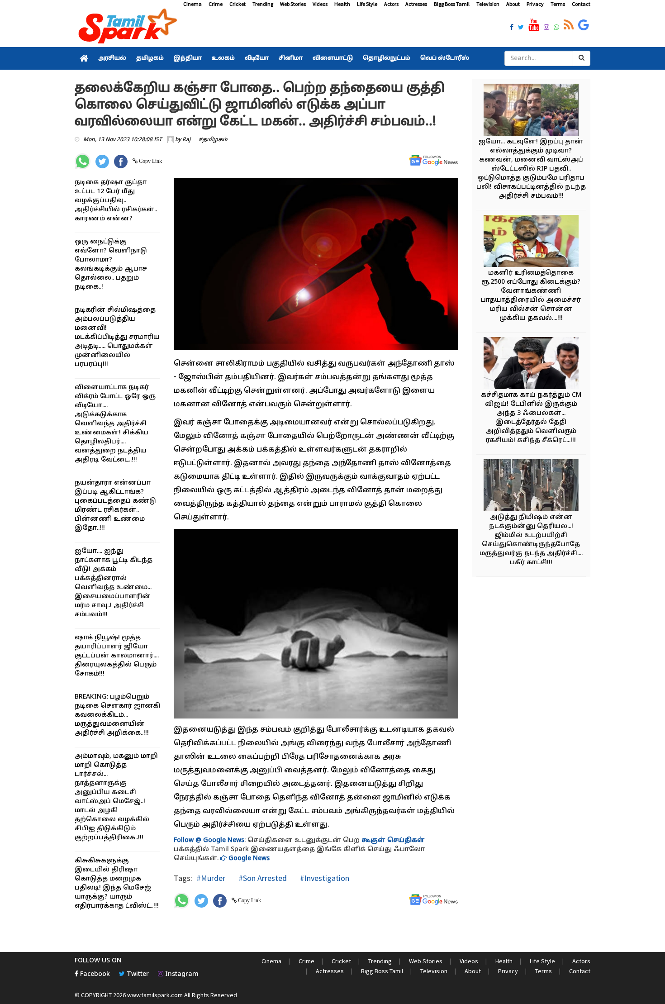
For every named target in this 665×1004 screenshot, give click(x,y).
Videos (320, 3)
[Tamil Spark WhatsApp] (556, 28)
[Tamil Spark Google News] (583, 25)
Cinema (192, 3)
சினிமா (291, 58)
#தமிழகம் (213, 140)
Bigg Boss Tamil (452, 3)
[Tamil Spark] (126, 28)
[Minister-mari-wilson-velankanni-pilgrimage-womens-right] (531, 242)
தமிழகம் (150, 58)
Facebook (94, 974)
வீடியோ (257, 58)
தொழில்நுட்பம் (386, 58)
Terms (558, 3)
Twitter (137, 974)
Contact (581, 3)
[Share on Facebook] (121, 161)
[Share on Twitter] (102, 161)
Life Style (367, 3)
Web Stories (293, 3)
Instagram (181, 974)
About (513, 3)
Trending (262, 3)
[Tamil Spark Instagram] (546, 28)
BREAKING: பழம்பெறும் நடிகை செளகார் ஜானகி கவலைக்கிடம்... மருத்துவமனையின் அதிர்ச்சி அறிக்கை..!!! (117, 715)
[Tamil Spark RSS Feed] (569, 25)
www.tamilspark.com (155, 995)
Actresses (416, 3)
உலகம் (223, 58)
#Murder (210, 878)
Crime (216, 3)
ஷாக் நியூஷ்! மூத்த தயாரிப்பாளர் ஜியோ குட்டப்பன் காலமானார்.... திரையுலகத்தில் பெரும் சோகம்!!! (117, 656)
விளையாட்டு (333, 58)
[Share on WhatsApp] (82, 161)
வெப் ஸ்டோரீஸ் (444, 58)
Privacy (535, 3)
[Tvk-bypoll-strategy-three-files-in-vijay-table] (531, 364)
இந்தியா (188, 58)
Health (342, 3)
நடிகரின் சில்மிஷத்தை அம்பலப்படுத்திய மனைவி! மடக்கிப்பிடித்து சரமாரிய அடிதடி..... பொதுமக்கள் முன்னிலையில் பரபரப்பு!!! (117, 337)
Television (487, 3)
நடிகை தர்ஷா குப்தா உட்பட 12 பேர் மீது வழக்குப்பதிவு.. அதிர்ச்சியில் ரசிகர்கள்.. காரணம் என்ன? (116, 201)
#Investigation (323, 878)
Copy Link (150, 161)
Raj (186, 140)
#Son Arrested (262, 878)
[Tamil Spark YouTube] (533, 25)
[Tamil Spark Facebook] (511, 28)
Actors (391, 3)
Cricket (237, 3)
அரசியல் (112, 58)
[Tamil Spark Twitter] (521, 28)
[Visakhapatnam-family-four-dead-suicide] (531, 111)
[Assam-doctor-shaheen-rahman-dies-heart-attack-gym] (531, 486)
